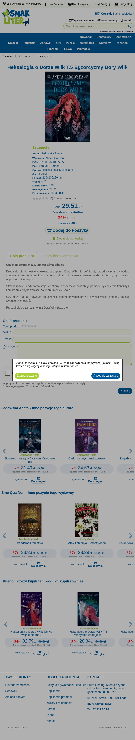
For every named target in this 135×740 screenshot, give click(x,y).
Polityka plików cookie (64, 366)
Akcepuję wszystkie (106, 375)
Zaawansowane (27, 375)
